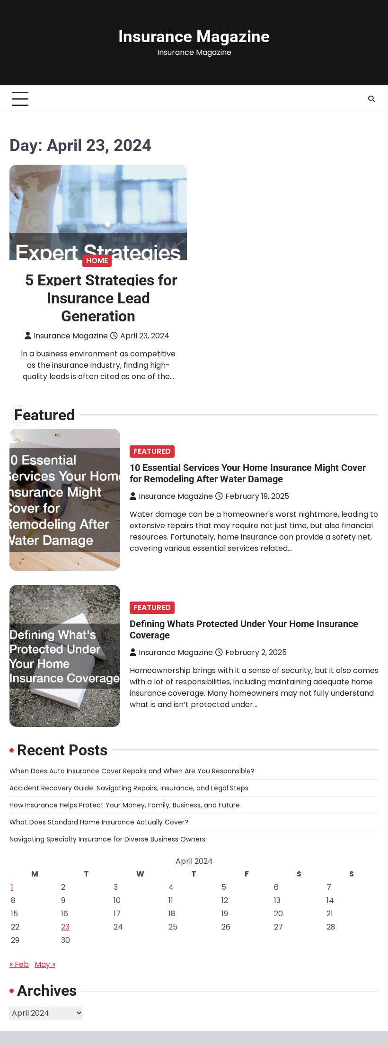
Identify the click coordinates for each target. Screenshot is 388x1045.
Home (97, 260)
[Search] (371, 99)
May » (45, 964)
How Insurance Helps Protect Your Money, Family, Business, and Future (124, 805)
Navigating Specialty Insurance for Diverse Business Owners (107, 839)
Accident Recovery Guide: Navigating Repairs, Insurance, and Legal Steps (128, 788)
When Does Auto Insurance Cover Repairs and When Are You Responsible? (132, 771)
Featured (152, 451)
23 (65, 926)
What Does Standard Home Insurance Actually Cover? (98, 822)
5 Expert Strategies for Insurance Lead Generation (101, 298)
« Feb (19, 964)
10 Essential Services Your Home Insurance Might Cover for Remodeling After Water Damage (248, 473)
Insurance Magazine (194, 36)
